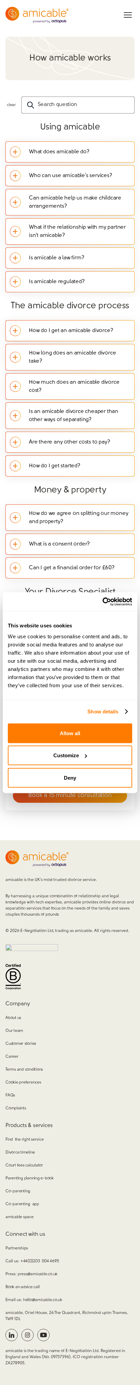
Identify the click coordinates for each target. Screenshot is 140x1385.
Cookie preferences (23, 1082)
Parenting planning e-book (29, 1178)
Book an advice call (22, 1287)
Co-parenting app (22, 1204)
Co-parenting (17, 1191)
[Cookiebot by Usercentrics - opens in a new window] (102, 601)
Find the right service (24, 1140)
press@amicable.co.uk (37, 1274)
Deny (70, 777)
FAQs (10, 1095)
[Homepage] (37, 15)
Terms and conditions (24, 1070)
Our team (14, 1031)
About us (13, 1018)
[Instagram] (27, 1335)
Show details (102, 711)
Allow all (70, 733)
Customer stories (20, 1044)
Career (12, 1057)
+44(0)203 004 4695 (39, 1261)
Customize (66, 755)
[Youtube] (43, 1335)
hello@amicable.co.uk (42, 1300)
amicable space (19, 1217)
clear (11, 105)
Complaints (15, 1108)
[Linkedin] (11, 1335)
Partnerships (16, 1248)
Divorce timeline (20, 1152)
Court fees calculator (24, 1165)
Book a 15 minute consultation (69, 796)
